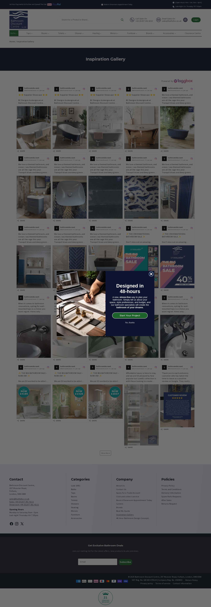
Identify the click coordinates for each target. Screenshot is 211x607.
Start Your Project (130, 315)
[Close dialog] (151, 274)
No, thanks (130, 323)
